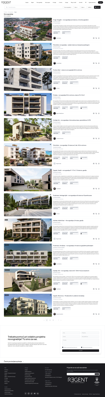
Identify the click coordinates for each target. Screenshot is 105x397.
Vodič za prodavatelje (8, 390)
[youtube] (35, 393)
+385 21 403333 (48, 382)
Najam (32, 2)
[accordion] (23, 361)
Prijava (100, 2)
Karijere (6, 383)
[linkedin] (38, 393)
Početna (5, 12)
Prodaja (54, 2)
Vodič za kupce (7, 388)
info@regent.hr (48, 375)
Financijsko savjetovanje (30, 379)
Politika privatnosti (77, 394)
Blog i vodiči (73, 2)
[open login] (50, 19)
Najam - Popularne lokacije (9, 376)
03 (53, 320)
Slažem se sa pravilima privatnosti (70, 347)
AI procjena (47, 2)
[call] (96, 38)
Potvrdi (80, 350)
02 (50, 320)
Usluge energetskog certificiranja (31, 383)
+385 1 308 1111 (47, 373)
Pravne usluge (27, 374)
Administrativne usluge (29, 381)
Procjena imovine (28, 376)
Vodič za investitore (8, 394)
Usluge (66, 2)
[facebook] (25, 393)
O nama (60, 2)
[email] (94, 38)
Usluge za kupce (28, 371)
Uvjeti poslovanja (85, 394)
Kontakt (80, 2)
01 (46, 320)
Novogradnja (39, 2)
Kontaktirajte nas (48, 369)
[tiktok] (32, 393)
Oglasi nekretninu (92, 2)
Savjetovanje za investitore (30, 378)
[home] (6, 2)
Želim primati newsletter (87, 347)
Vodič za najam (7, 392)
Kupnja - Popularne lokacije (10, 373)
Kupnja (27, 2)
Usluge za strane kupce (29, 373)
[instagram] (28, 393)
